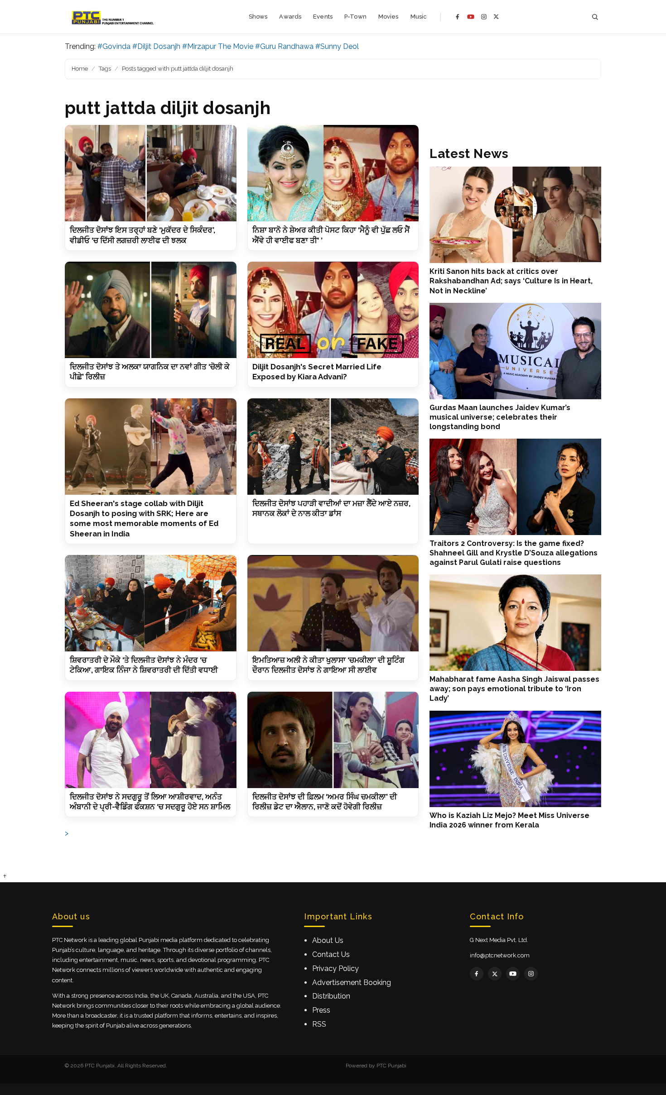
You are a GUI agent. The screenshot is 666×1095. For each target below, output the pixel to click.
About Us (327, 940)
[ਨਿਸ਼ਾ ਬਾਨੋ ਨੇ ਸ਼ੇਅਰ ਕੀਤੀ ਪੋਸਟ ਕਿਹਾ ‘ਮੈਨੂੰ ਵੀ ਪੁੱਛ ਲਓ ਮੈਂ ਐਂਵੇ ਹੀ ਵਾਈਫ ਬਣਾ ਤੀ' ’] (333, 173)
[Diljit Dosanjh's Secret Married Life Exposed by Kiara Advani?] (333, 310)
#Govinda (113, 46)
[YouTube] (470, 16)
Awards (290, 16)
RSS (319, 1024)
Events (323, 16)
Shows (258, 16)
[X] (496, 16)
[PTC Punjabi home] (113, 17)
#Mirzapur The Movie (217, 46)
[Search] (595, 17)
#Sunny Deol (337, 46)
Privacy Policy (335, 968)
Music (418, 16)
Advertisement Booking (351, 982)
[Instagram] (484, 17)
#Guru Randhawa (284, 46)
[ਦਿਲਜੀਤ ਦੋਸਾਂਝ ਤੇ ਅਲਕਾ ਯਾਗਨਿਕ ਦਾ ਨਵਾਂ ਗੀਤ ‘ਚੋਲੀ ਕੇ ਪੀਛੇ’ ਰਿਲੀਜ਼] (150, 310)
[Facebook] (457, 17)
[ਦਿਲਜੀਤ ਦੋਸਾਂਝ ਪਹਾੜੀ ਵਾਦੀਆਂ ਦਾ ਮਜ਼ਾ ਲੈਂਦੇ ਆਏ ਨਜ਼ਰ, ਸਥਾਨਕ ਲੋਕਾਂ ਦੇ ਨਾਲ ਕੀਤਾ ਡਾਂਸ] (333, 446)
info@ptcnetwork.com (500, 955)
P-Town (355, 16)
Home (80, 68)
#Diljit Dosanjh (156, 46)
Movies (388, 16)
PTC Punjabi (391, 1065)
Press (321, 1010)
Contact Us (331, 954)
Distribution (331, 996)
